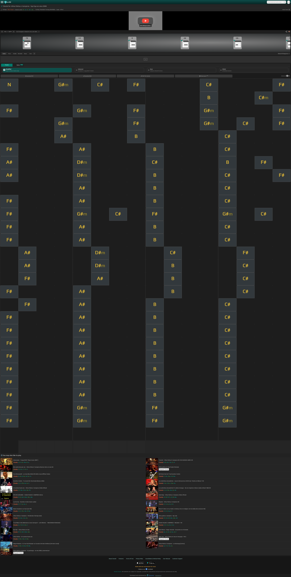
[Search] (284, 2)
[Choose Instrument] (34, 53)
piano (9, 53)
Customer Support (177, 558)
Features (121, 558)
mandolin (20, 53)
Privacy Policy (139, 558)
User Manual (166, 558)
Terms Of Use (130, 558)
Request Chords (163, 469)
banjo (25, 53)
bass (31, 53)
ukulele (14, 53)
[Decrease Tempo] (2, 32)
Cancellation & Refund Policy (153, 558)
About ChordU (112, 558)
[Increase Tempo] (13, 32)
